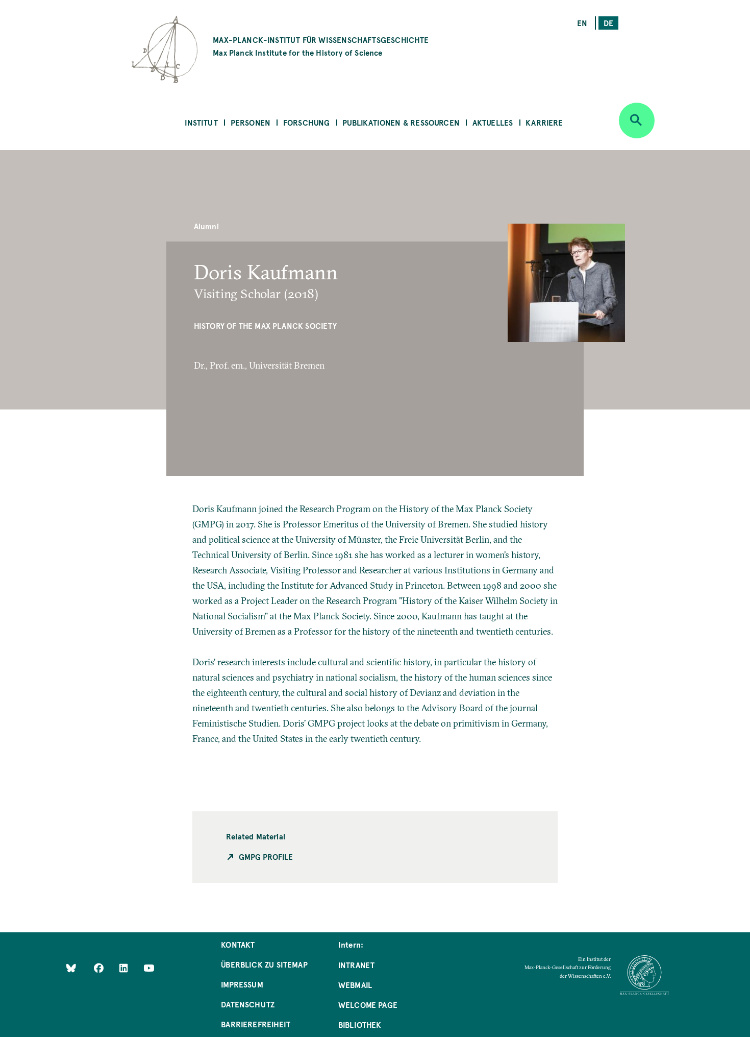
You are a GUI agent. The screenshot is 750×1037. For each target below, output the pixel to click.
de (608, 22)
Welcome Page (367, 1004)
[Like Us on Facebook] (100, 967)
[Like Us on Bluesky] (71, 967)
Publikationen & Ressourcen (401, 122)
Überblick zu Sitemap (264, 964)
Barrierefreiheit (255, 1024)
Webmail (355, 984)
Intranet (356, 964)
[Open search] (637, 120)
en (582, 22)
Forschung (306, 122)
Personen (250, 122)
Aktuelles (492, 122)
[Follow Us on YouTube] (148, 967)
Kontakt (238, 944)
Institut (201, 122)
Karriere (544, 122)
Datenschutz (247, 1004)
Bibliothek (360, 1024)
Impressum (242, 984)
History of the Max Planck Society (265, 325)
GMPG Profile (266, 856)
